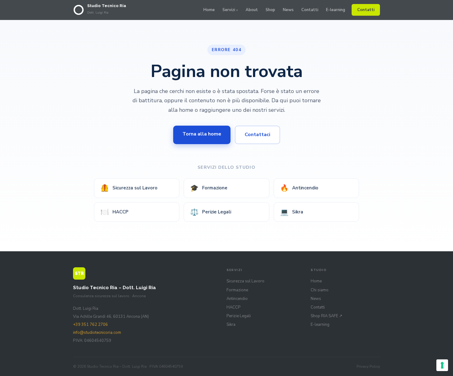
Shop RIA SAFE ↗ (326, 316)
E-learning (335, 10)
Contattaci (257, 134)
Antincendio (299, 188)
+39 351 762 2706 (90, 324)
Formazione (208, 188)
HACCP (114, 212)
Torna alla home (201, 134)
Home (209, 10)
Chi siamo (320, 290)
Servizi (228, 10)
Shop (270, 10)
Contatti (309, 10)
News (288, 10)
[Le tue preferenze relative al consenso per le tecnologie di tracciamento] (442, 365)
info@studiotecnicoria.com (97, 332)
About (252, 10)
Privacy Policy (368, 366)
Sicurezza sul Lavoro (128, 188)
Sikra (291, 212)
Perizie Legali (210, 212)
